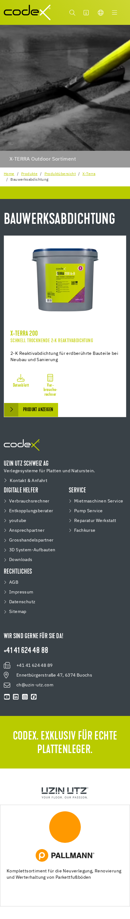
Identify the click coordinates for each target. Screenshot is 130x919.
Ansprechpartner (26, 530)
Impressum (21, 592)
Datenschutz (22, 602)
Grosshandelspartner (31, 540)
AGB (13, 582)
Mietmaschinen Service (98, 501)
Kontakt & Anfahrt (28, 481)
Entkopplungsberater (31, 511)
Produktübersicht (60, 174)
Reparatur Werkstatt (95, 521)
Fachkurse (85, 530)
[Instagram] (25, 697)
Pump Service (88, 511)
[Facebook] (34, 697)
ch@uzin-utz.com (34, 685)
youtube (18, 521)
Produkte (29, 174)
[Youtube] (7, 697)
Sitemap (18, 612)
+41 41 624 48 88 (26, 651)
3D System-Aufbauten (32, 550)
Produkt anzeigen (38, 409)
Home (9, 174)
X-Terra (88, 174)
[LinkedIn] (16, 697)
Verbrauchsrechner (29, 501)
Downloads (20, 560)
